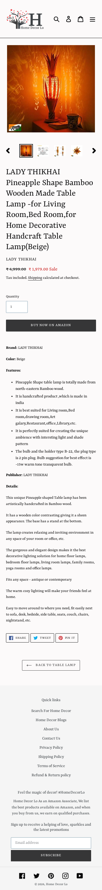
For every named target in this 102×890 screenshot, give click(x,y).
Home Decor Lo (56, 884)
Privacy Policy (51, 747)
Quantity (12, 297)
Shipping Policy (51, 757)
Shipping (35, 278)
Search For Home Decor (51, 711)
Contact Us (51, 738)
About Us (51, 729)
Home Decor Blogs (51, 720)
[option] (26, 151)
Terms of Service (51, 766)
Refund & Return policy (51, 775)
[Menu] (92, 19)
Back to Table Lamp (55, 665)
